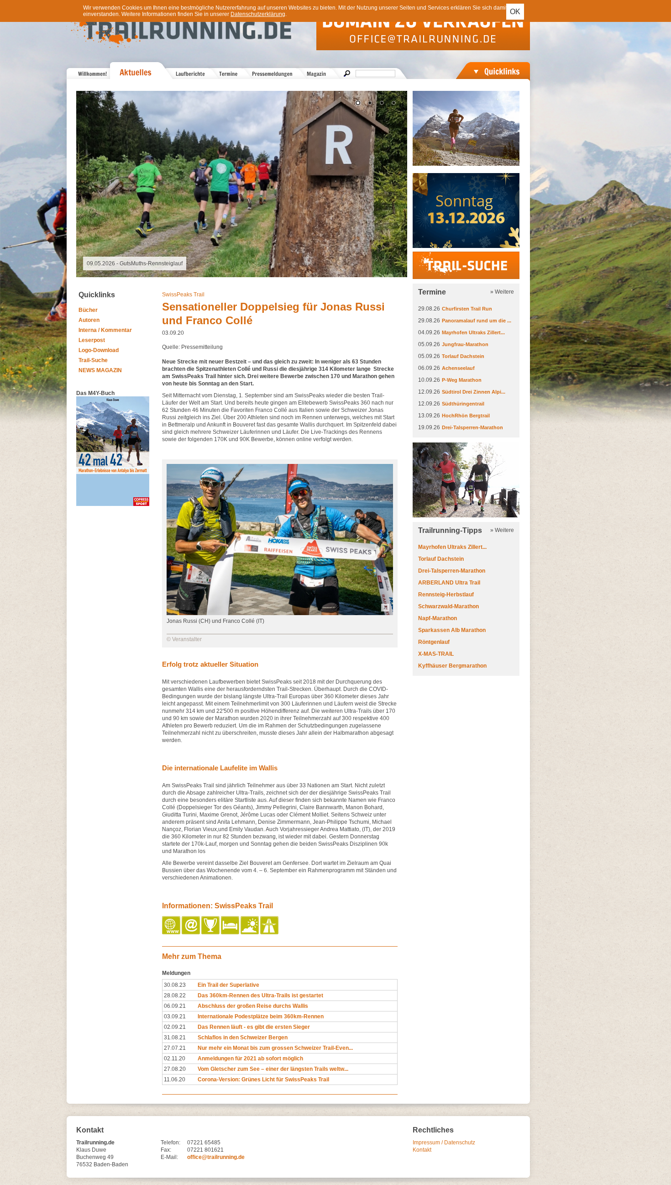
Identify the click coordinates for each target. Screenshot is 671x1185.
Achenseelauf (458, 368)
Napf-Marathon (437, 618)
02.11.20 (174, 1058)
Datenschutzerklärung (258, 14)
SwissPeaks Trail (183, 294)
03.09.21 (175, 1016)
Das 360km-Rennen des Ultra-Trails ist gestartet (260, 995)
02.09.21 (175, 1027)
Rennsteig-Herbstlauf (446, 594)
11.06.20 (174, 1079)
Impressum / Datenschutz (444, 1142)
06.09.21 (175, 1006)
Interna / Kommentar (105, 330)
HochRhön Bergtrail (466, 415)
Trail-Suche (93, 360)
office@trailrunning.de (216, 1157)
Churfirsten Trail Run (467, 308)
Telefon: (170, 1142)
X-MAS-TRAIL (436, 654)
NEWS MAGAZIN (100, 370)
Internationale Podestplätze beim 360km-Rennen (261, 1016)
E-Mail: (169, 1157)
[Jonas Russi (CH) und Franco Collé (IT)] (280, 613)
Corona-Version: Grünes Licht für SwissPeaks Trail (263, 1079)
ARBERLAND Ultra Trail (449, 582)
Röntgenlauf (434, 642)
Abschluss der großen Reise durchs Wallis (253, 1006)
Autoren (89, 320)
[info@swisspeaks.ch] (191, 932)
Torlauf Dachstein (463, 356)
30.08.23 (175, 985)
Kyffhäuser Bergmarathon (452, 666)
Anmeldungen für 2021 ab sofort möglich (250, 1058)
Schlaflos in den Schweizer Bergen (243, 1037)
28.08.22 (175, 995)
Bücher (88, 310)
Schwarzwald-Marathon (448, 606)
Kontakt (422, 1150)
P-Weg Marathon (462, 380)
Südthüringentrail (463, 403)
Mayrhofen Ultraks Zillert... (473, 332)
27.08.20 (175, 1069)
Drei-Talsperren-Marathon (472, 427)
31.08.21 (175, 1037)
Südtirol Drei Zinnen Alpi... (473, 392)
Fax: (166, 1150)
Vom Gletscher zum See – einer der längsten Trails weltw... (273, 1069)
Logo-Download (99, 350)
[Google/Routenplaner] (270, 932)
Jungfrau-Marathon (465, 344)
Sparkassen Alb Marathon (452, 630)
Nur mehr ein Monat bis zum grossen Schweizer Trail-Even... (275, 1048)
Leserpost (92, 340)
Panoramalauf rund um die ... (476, 320)
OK (515, 12)
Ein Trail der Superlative (228, 985)
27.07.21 (175, 1048)
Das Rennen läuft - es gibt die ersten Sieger (254, 1027)
